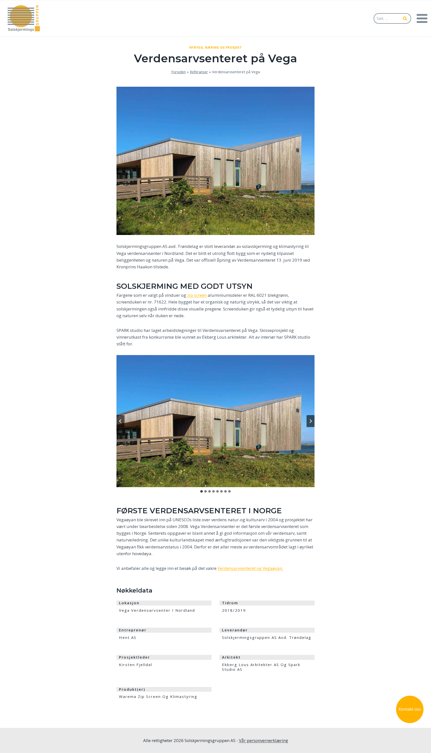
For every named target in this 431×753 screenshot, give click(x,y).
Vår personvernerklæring (263, 740)
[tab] (201, 491)
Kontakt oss (410, 709)
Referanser (199, 72)
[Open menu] (422, 18)
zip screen (196, 295)
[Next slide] (311, 421)
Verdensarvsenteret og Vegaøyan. (250, 568)
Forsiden (178, 72)
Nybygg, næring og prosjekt (215, 47)
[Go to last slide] (120, 421)
